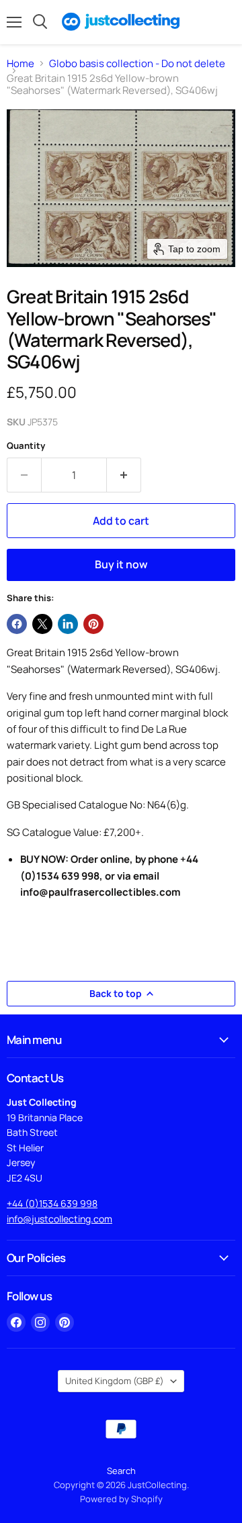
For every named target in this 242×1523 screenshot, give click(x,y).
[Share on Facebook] (17, 624)
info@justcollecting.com (59, 1218)
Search (121, 1471)
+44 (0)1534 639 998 (52, 1203)
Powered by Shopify (121, 1499)
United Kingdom (114, 1381)
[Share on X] (42, 624)
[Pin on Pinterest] (93, 624)
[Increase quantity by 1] (124, 475)
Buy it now (121, 564)
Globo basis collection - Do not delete (137, 63)
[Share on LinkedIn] (68, 624)
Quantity (26, 446)
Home (20, 63)
